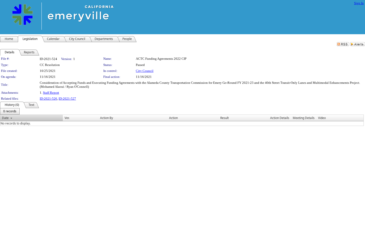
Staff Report (51, 92)
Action (173, 118)
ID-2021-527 (67, 98)
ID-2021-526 (48, 98)
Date (5, 118)
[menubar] (10, 111)
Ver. (67, 118)
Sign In (359, 3)
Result (224, 118)
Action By (106, 118)
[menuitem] (9, 111)
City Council (144, 71)
